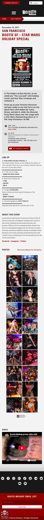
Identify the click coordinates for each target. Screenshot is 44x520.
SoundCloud (35, 478)
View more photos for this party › (29, 250)
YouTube (30, 478)
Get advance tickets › (21, 148)
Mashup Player (4, 517)
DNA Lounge (12, 129)
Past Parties (16, 19)
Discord (19, 483)
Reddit (41, 478)
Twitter (23, 241)
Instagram (13, 478)
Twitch (19, 478)
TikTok (24, 478)
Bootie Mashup (29, 12)
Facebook (8, 478)
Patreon (25, 483)
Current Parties (11, 3)
